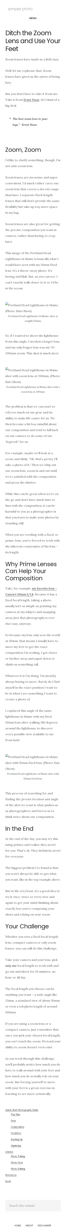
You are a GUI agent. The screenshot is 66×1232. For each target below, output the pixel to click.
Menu (33, 18)
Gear (13, 1120)
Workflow (16, 1133)
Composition (17, 1126)
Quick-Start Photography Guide (21, 1109)
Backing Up (17, 1139)
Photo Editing (18, 1168)
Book (8, 1181)
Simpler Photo (33, 8)
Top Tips (15, 1114)
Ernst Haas (31, 100)
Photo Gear (17, 1162)
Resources (10, 1174)
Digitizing (16, 1145)
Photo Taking (18, 1156)
